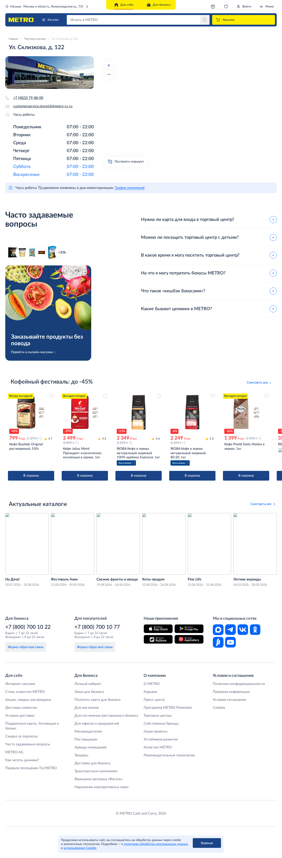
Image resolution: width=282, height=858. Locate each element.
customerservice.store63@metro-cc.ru (42, 106)
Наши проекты (156, 731)
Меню (269, 6)
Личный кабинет (87, 684)
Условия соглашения (229, 699)
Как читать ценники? (22, 760)
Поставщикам (85, 739)
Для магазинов (86, 707)
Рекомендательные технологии (169, 755)
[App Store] (158, 628)
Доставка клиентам (21, 707)
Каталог (53, 19)
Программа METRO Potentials (168, 707)
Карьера (150, 692)
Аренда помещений (90, 747)
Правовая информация (231, 692)
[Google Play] (189, 628)
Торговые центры (158, 715)
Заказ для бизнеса (89, 692)
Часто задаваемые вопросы (27, 744)
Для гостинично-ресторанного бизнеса (106, 715)
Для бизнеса (162, 4)
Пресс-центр (154, 699)
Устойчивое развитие (161, 739)
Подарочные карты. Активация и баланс (32, 726)
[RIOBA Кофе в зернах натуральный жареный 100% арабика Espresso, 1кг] (138, 412)
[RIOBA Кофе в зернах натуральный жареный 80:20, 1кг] (192, 412)
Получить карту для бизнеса (97, 699)
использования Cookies (80, 848)
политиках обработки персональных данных (156, 844)
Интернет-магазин (20, 684)
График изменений (130, 188)
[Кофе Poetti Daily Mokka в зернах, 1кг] (246, 412)
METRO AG (14, 752)
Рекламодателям (88, 731)
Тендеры (81, 755)
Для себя (126, 4)
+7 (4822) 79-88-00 (28, 98)
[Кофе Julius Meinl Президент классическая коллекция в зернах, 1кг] (85, 412)
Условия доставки (19, 715)
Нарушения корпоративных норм (101, 787)
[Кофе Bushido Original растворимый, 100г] (31, 412)
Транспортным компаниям (95, 771)
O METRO (152, 684)
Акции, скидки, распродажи (28, 699)
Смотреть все (257, 382)
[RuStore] (158, 639)
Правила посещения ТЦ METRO (31, 768)
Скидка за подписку (21, 736)
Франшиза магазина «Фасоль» (98, 779)
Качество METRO (158, 747)
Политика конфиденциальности (239, 684)
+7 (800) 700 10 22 (28, 627)
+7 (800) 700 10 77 (97, 627)
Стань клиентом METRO (25, 692)
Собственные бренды (161, 723)
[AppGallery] (189, 639)
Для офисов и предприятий (96, 723)
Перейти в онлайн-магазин (32, 352)
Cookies (219, 707)
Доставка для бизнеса (92, 763)
